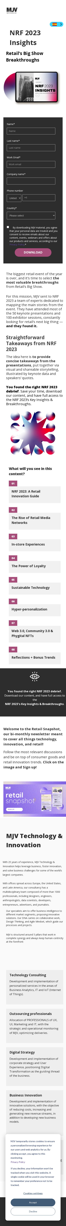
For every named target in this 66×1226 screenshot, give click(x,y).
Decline (33, 1211)
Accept (33, 1202)
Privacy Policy (18, 1162)
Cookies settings (33, 1193)
